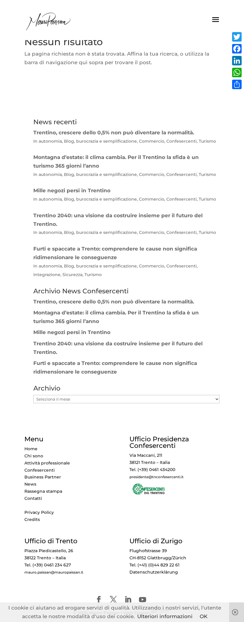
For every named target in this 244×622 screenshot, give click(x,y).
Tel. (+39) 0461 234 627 (47, 565)
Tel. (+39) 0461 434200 (152, 469)
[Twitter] (237, 37)
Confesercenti (39, 470)
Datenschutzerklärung (153, 572)
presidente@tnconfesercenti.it (156, 477)
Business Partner (42, 477)
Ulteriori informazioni (165, 616)
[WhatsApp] (237, 72)
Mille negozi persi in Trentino (71, 332)
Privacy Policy (39, 512)
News (30, 484)
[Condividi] (237, 84)
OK (203, 616)
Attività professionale (47, 463)
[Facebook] (237, 49)
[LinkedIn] (237, 61)
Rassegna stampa (43, 491)
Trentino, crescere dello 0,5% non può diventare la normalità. (113, 302)
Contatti (33, 498)
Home (30, 448)
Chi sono (33, 456)
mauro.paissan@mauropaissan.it (53, 572)
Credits (32, 519)
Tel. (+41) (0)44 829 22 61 (154, 565)
